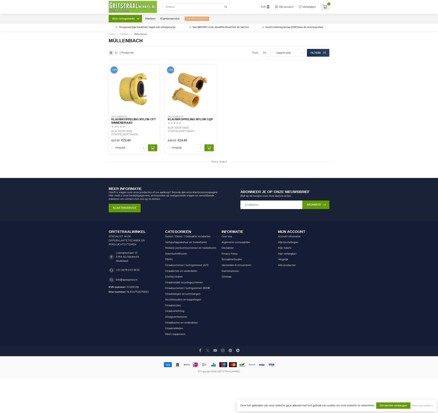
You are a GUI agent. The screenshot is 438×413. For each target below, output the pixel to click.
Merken (150, 19)
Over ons (227, 236)
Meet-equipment (175, 334)
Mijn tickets (285, 248)
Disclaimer (228, 248)
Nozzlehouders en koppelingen (183, 299)
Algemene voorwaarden (236, 242)
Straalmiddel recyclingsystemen (184, 282)
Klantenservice (170, 19)
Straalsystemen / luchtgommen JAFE (187, 265)
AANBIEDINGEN (197, 19)
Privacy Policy (230, 253)
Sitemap (226, 276)
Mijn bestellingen (288, 242)
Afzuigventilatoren (176, 317)
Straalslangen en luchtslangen (182, 294)
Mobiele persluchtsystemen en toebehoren (190, 248)
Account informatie (289, 236)
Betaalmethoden (232, 259)
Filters (316, 53)
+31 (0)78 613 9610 (128, 270)
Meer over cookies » (422, 405)
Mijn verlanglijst (287, 253)
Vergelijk (120, 147)
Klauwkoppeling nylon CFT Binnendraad (133, 121)
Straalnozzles (173, 305)
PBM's (169, 259)
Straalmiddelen (174, 328)
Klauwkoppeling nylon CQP (190, 119)
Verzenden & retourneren (236, 265)
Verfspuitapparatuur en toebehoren (186, 242)
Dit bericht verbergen (393, 405)
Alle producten (287, 265)
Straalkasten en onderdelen (181, 322)
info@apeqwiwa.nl (126, 279)
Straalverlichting (174, 311)
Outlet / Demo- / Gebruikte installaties (188, 236)
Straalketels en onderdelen (181, 271)
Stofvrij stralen (174, 276)
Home (112, 34)
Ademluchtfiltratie (176, 253)
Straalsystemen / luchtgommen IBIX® (187, 288)
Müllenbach (140, 34)
